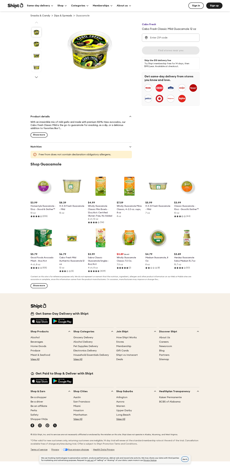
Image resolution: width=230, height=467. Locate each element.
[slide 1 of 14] (36, 32)
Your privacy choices (78, 450)
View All (35, 359)
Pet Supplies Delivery (85, 346)
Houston (78, 410)
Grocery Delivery (83, 337)
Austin (77, 397)
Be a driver (37, 401)
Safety (34, 415)
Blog (161, 350)
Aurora (120, 401)
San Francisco (81, 401)
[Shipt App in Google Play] (62, 321)
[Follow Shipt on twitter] (55, 426)
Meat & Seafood (40, 355)
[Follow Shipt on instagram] (40, 426)
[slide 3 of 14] (36, 55)
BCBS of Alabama (169, 401)
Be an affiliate (39, 406)
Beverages (37, 342)
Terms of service (39, 450)
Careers (164, 342)
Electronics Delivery (85, 350)
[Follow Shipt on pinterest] (47, 426)
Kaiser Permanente (170, 397)
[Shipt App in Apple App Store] (40, 321)
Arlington (121, 397)
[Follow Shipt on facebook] (32, 426)
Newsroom (165, 346)
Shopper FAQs (39, 419)
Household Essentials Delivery (91, 355)
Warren (120, 406)
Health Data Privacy (104, 450)
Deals (119, 359)
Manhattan (80, 415)
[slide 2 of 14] (36, 44)
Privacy (55, 450)
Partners (164, 355)
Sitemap (164, 359)
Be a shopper (38, 397)
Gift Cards (122, 350)
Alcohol (35, 337)
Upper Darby (124, 410)
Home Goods (38, 346)
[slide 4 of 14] (36, 67)
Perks (34, 410)
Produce (35, 350)
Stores (120, 342)
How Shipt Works (126, 337)
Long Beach (123, 415)
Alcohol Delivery (83, 342)
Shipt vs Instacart (127, 355)
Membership (123, 346)
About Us (164, 337)
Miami (76, 406)
